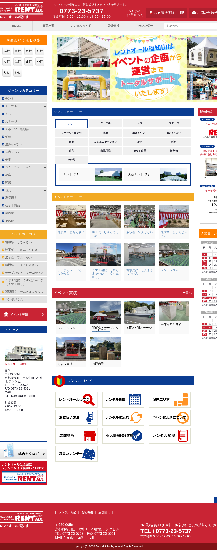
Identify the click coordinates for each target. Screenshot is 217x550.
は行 (18, 61)
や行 (40, 61)
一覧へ (187, 292)
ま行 (29, 61)
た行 (40, 51)
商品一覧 (48, 25)
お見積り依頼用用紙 (169, 12)
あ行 (7, 51)
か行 (18, 51)
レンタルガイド (81, 25)
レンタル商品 (67, 512)
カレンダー (145, 25)
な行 (7, 61)
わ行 (18, 72)
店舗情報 (113, 25)
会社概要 (87, 512)
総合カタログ (28, 453)
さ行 (29, 51)
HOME (16, 26)
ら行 (7, 72)
